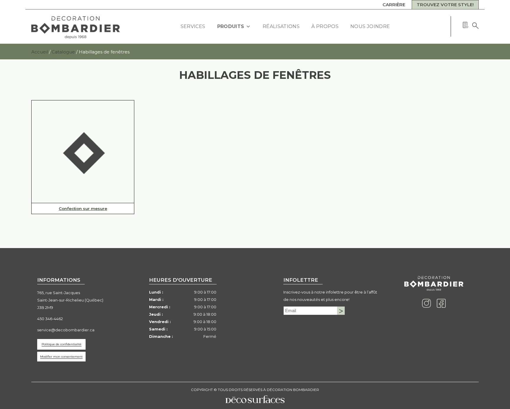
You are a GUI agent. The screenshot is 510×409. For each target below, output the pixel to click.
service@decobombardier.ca (65, 329)
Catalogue (63, 52)
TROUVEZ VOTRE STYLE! (445, 4)
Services (193, 26)
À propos (325, 26)
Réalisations (281, 26)
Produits (230, 26)
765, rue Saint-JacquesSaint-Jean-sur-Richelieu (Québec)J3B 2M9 (70, 300)
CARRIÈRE (393, 4)
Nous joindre (370, 26)
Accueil (39, 52)
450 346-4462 (50, 318)
